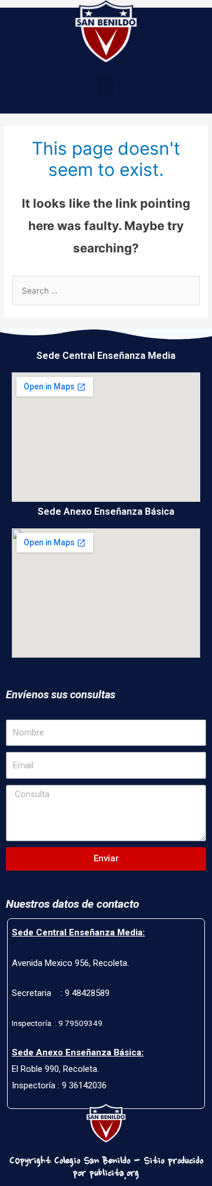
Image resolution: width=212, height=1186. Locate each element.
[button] (106, 85)
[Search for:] (106, 290)
